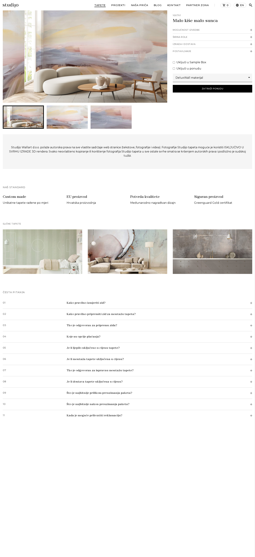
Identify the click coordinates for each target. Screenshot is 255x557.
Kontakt (174, 5)
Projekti (118, 5)
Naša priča (139, 5)
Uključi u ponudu (188, 68)
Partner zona (197, 5)
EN (242, 5)
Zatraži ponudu (212, 88)
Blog (158, 5)
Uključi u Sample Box (191, 62)
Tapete (100, 5)
